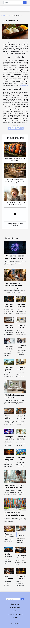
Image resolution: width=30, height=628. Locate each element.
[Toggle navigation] (4, 8)
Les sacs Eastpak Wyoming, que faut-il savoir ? (15, 159)
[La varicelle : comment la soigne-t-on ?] (21, 528)
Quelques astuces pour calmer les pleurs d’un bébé (15, 203)
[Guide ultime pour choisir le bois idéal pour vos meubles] (9, 410)
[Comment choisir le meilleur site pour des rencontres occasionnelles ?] (15, 274)
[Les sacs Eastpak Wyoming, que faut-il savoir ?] (15, 149)
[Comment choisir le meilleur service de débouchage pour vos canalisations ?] (9, 341)
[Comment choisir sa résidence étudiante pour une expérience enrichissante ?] (15, 504)
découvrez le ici (23, 85)
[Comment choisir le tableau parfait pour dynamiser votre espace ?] (21, 320)
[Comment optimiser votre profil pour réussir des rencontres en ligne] (15, 476)
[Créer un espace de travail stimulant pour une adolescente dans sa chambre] (9, 528)
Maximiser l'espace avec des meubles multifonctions (14, 397)
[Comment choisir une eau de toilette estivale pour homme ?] (21, 340)
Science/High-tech (15, 614)
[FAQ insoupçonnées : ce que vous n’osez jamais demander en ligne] (15, 247)
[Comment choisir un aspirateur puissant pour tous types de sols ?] (21, 362)
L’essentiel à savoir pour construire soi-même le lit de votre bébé (15, 181)
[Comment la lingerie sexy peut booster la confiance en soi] (21, 410)
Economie (15, 604)
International (15, 607)
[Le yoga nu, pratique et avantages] (15, 214)
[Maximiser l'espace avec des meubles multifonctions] (15, 386)
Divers (8, 15)
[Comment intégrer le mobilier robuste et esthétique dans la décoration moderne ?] (9, 320)
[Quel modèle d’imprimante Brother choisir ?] (20, 549)
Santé (15, 611)
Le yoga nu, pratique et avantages (15, 224)
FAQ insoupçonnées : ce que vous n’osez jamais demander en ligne (14, 258)
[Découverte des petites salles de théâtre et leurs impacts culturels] (9, 452)
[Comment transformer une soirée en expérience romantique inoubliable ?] (9, 299)
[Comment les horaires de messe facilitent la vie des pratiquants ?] (21, 299)
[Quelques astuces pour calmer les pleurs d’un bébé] (15, 193)
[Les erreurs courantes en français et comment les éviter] (21, 431)
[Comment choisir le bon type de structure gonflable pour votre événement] (21, 452)
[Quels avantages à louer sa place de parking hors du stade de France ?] (8, 549)
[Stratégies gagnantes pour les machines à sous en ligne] (9, 431)
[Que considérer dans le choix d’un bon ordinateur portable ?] (9, 571)
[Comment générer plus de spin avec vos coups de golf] (9, 362)
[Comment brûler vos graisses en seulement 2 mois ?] (21, 571)
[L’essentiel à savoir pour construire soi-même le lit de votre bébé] (15, 170)
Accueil (3, 15)
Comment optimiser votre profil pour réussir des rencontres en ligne (15, 487)
